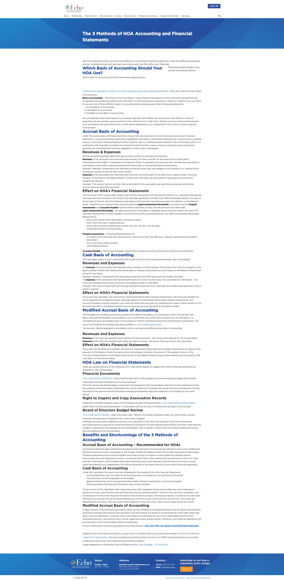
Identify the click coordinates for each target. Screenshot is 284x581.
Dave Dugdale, (146, 545)
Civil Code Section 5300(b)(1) (98, 379)
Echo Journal (130, 16)
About (66, 16)
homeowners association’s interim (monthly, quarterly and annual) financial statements (125, 91)
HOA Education (106, 16)
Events (118, 16)
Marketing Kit (91, 16)
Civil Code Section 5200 (149, 325)
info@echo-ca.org (168, 567)
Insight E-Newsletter (169, 16)
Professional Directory (148, 16)
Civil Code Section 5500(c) (96, 415)
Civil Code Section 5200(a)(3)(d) (178, 403)
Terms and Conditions (175, 578)
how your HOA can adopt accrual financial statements (172, 526)
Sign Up (186, 569)
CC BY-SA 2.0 (161, 545)
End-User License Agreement (198, 578)
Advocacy (185, 16)
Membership (77, 16)
